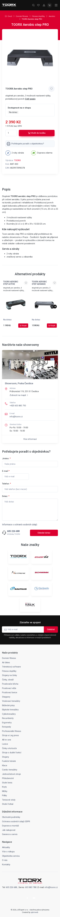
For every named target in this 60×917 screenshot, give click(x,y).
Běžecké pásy (8, 705)
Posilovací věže (9, 688)
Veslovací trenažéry (11, 701)
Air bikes (6, 662)
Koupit (24, 326)
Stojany (5, 757)
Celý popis (30, 99)
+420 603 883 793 (18, 405)
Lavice (5, 744)
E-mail (5, 471)
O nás (4, 860)
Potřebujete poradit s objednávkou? (27, 143)
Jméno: (6, 458)
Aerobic (52, 16)
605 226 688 (13, 531)
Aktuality (6, 847)
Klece (4, 765)
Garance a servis (9, 834)
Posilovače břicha (10, 684)
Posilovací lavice (9, 692)
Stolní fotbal (7, 804)
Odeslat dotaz (44, 533)
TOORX (17, 160)
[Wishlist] (38, 5)
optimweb (34, 912)
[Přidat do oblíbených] (51, 89)
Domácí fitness (22, 16)
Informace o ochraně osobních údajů (19, 524)
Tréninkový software (11, 666)
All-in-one (6, 739)
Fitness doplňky (38, 16)
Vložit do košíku (38, 133)
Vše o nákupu (8, 851)
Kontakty (6, 864)
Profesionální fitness (11, 731)
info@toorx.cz (16, 416)
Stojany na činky (9, 675)
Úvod (10, 16)
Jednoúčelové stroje (11, 774)
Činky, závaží (8, 679)
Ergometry (7, 722)
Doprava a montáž (10, 825)
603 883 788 (30, 887)
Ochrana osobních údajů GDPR (16, 821)
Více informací (30, 439)
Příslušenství (8, 778)
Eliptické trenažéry (10, 709)
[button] (55, 306)
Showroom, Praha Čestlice (19, 383)
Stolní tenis (7, 782)
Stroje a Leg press (10, 735)
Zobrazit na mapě (18, 395)
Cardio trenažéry (9, 769)
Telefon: (6, 484)
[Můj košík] (49, 5)
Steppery (6, 697)
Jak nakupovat (8, 830)
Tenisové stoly (8, 800)
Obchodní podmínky (11, 817)
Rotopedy (6, 727)
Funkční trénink (9, 761)
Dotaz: (5, 496)
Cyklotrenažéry (9, 714)
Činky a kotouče (9, 748)
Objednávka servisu (11, 856)
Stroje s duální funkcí (11, 752)
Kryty (4, 787)
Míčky (4, 791)
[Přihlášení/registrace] (43, 5)
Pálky (4, 795)
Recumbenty (8, 718)
